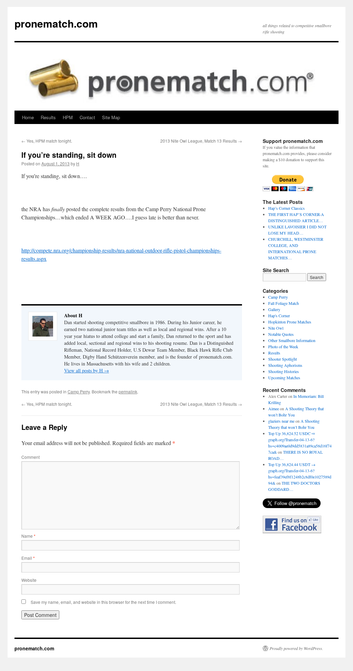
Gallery (274, 309)
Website (29, 580)
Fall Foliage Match (283, 303)
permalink (128, 391)
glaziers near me (281, 421)
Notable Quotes (281, 334)
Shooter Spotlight (282, 359)
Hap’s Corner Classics (286, 208)
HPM (68, 117)
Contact (87, 117)
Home (28, 117)
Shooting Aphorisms (285, 365)
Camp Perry (79, 391)
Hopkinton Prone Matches (289, 321)
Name (28, 536)
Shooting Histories (283, 371)
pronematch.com (56, 23)
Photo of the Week (283, 346)
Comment (30, 457)
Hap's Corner (279, 315)
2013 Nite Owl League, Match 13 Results (201, 141)
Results (48, 117)
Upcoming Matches (284, 377)
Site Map (111, 117)
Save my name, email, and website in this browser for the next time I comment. (103, 602)
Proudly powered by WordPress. (296, 648)
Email (28, 558)
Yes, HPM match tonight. (46, 141)
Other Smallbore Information (291, 340)
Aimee (273, 408)
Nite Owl (275, 328)
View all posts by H (86, 370)
